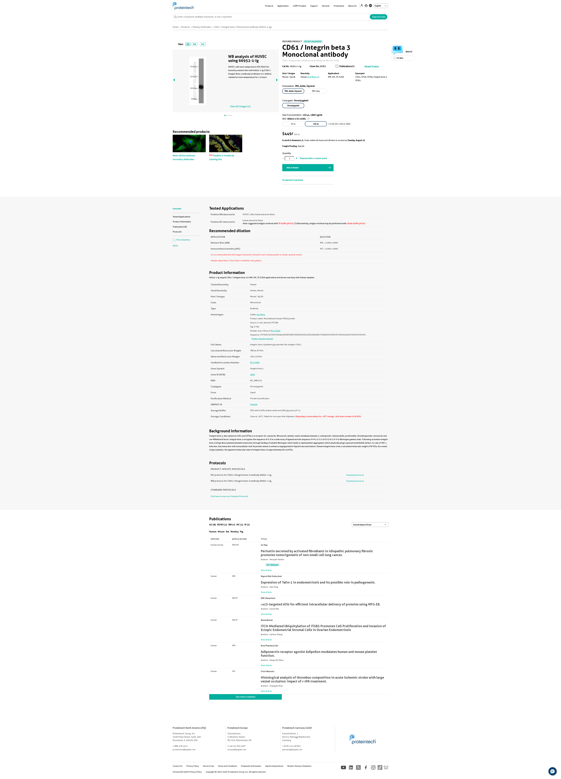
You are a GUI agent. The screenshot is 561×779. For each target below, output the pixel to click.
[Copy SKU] (308, 119)
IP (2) (247, 524)
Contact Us (177, 766)
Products (185, 27)
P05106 (253, 404)
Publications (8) (180, 227)
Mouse (221, 531)
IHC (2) (239, 524)
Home (176, 27)
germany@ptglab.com (292, 749)
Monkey (235, 531)
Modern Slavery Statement (299, 766)
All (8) (212, 524)
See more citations (245, 696)
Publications (346, 66)
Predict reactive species (262, 338)
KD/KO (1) (222, 524)
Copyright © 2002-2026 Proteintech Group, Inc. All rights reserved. (236, 772)
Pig (241, 531)
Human (213, 531)
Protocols (177, 232)
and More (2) (313, 77)
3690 (252, 374)
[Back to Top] (543, 771)
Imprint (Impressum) (274, 766)
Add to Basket (292, 167)
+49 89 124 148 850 (291, 746)
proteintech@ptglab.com (184, 749)
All (188, 44)
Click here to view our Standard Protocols (229, 496)
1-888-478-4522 (180, 746)
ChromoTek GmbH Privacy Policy (187, 772)
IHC (202, 44)
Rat (227, 531)
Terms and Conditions (227, 766)
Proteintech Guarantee (292, 180)
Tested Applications (181, 216)
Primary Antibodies (202, 27)
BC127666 (275, 331)
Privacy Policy (192, 766)
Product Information (182, 221)
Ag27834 (261, 314)
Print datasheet (183, 240)
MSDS (175, 246)
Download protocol (355, 475)
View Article (266, 570)
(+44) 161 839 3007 (236, 746)
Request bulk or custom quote (313, 158)
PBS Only (316, 91)
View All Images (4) (240, 106)
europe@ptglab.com (236, 749)
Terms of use (208, 766)
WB (194, 44)
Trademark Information (251, 766)
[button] (552, 771)
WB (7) (231, 524)
